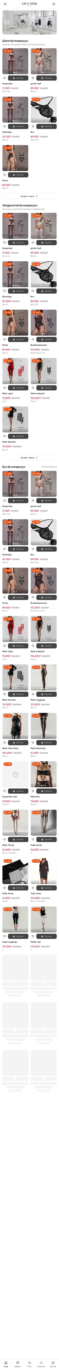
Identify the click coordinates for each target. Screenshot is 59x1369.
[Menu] (5, 4)
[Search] (54, 4)
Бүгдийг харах (27, 196)
